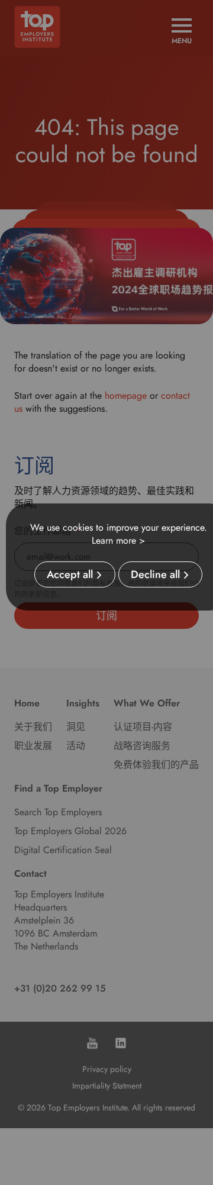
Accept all (70, 574)
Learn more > (118, 540)
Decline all (155, 574)
